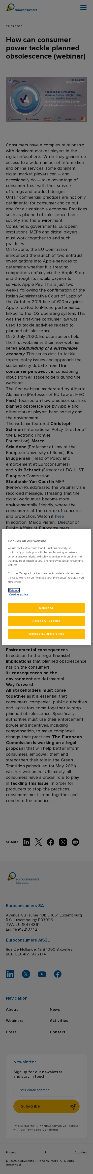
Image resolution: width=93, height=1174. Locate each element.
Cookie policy (18, 594)
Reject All (46, 608)
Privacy (14, 590)
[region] (46, 587)
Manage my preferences (46, 633)
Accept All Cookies (46, 620)
